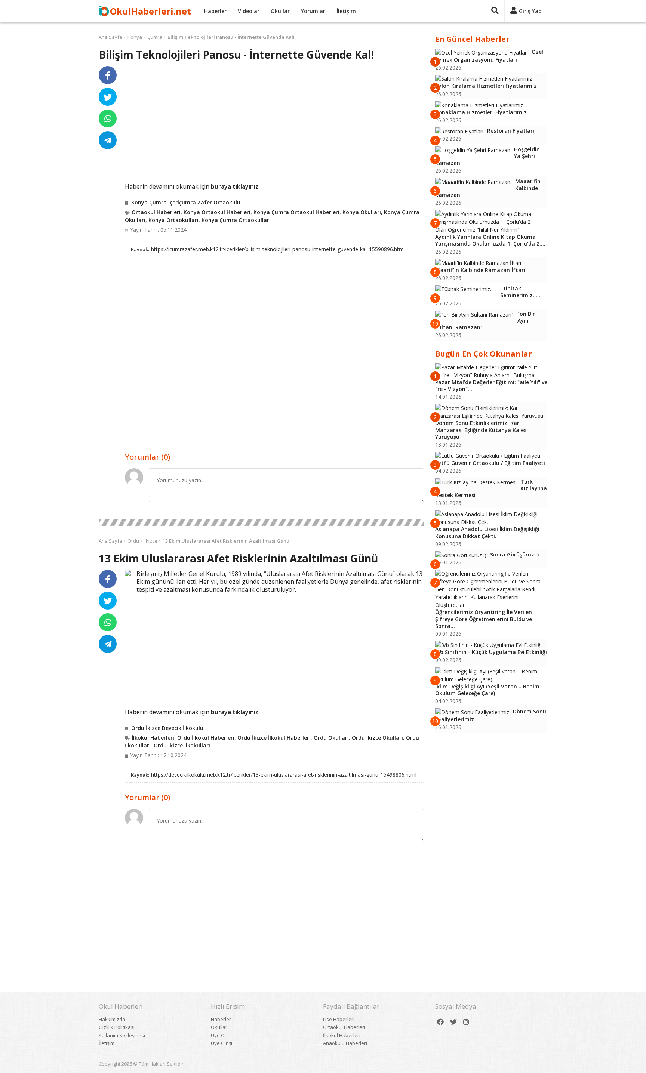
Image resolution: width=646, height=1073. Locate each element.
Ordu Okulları (331, 737)
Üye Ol (218, 1035)
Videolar (248, 11)
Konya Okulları (361, 212)
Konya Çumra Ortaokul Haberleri (296, 212)
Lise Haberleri (338, 1019)
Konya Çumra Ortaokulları (236, 219)
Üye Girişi (221, 1043)
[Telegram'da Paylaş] (108, 140)
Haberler (215, 11)
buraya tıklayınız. (235, 186)
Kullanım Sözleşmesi (122, 1035)
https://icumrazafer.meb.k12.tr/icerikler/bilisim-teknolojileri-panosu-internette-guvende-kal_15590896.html (278, 249)
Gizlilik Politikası (117, 1027)
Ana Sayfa (110, 37)
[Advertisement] (274, 124)
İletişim (346, 11)
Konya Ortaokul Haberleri (217, 212)
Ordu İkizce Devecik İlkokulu (167, 727)
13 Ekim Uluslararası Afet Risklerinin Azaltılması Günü (226, 540)
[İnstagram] (466, 1022)
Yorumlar (313, 11)
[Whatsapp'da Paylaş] (108, 118)
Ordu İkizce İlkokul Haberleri (274, 737)
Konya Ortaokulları (173, 219)
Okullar (280, 11)
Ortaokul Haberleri (156, 212)
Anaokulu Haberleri (345, 1043)
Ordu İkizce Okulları (377, 737)
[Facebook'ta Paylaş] (108, 75)
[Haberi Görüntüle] (128, 573)
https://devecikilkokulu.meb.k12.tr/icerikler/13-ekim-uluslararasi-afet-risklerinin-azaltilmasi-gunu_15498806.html (283, 774)
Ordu (133, 540)
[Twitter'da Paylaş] (108, 97)
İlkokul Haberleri (153, 737)
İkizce (150, 540)
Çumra (154, 37)
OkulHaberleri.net (150, 11)
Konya (134, 37)
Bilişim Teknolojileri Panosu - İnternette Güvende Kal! (231, 37)
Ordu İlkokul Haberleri (205, 737)
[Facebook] (440, 1022)
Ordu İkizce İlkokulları (182, 745)
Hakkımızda (112, 1019)
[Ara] (495, 11)
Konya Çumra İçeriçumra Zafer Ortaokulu (185, 202)
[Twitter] (453, 1022)
